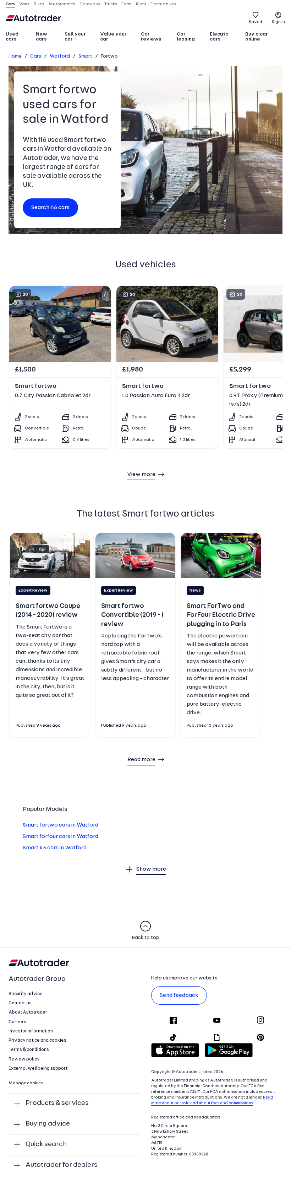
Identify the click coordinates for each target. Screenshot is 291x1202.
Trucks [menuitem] (110, 4)
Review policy (24, 1059)
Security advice (26, 994)
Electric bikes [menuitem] (163, 4)
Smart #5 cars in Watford (55, 848)
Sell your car (75, 37)
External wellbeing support (38, 1068)
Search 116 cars (50, 207)
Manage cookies (26, 1083)
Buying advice (48, 1124)
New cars (41, 37)
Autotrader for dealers (62, 1165)
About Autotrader (28, 1012)
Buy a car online (256, 37)
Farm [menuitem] (126, 4)
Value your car (113, 37)
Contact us (20, 1003)
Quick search (46, 1144)
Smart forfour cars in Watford (60, 836)
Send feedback (179, 995)
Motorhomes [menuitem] (62, 4)
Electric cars (219, 37)
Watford (60, 56)
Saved (255, 22)
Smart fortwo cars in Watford (60, 825)
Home (15, 56)
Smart (85, 56)
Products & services (57, 1103)
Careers (17, 1022)
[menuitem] (17, 37)
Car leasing (186, 37)
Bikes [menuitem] (39, 4)
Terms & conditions (29, 1049)
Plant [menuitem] (141, 4)
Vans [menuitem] (24, 4)
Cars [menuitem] (10, 4)
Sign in (278, 22)
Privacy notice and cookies (37, 1040)
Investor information (31, 1031)
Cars (35, 56)
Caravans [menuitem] (89, 4)
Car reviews (151, 37)
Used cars (12, 37)
